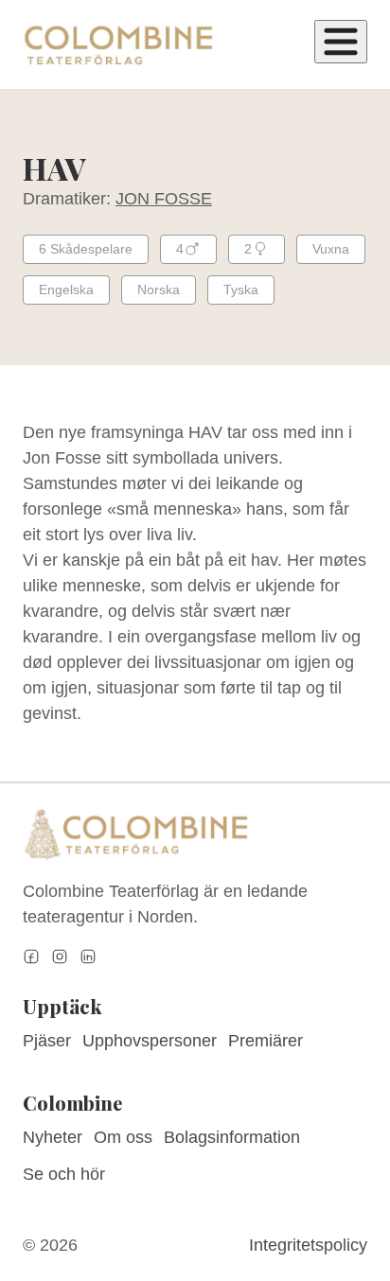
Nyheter (52, 1137)
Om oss (123, 1137)
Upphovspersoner (149, 1040)
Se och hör (64, 1174)
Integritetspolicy (308, 1245)
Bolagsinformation (232, 1137)
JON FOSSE (163, 198)
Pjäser (47, 1040)
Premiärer (265, 1040)
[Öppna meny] (340, 41)
